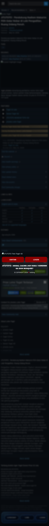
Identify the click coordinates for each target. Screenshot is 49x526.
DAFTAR (13, 259)
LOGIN (36, 259)
